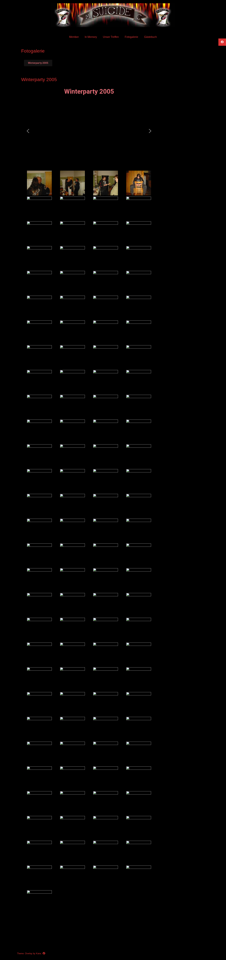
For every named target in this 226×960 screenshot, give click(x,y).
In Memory (91, 37)
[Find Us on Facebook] (43, 953)
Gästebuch (150, 37)
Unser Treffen (111, 37)
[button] (28, 131)
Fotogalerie (131, 37)
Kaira (38, 953)
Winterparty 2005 (39, 79)
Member (74, 37)
